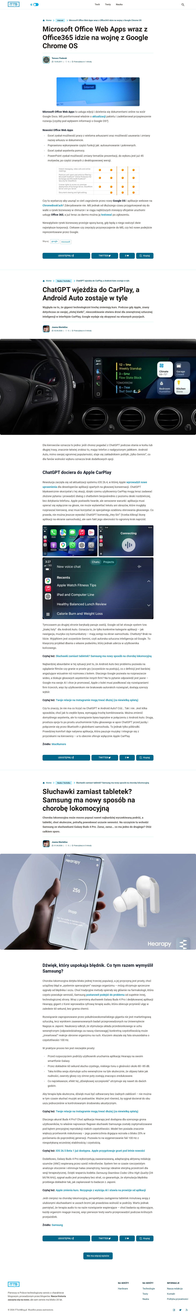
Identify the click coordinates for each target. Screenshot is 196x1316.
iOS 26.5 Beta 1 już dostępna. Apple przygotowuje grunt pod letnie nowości (100, 1150)
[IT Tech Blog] (13, 4)
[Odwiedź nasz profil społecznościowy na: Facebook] (174, 1310)
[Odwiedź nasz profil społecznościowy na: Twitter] (180, 1310)
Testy (108, 4)
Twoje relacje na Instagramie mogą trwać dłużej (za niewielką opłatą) (97, 700)
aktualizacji (99, 116)
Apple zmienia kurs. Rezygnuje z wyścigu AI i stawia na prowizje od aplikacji (101, 1190)
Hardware (123, 1288)
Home (48, 20)
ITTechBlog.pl (21, 1310)
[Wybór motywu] (34, 4)
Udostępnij (65, 255)
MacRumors (59, 744)
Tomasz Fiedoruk (59, 58)
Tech (97, 4)
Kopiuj (146, 255)
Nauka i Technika (63, 281)
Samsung (57, 1225)
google (54, 241)
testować (106, 214)
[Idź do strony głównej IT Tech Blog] (40, 1286)
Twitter (103, 255)
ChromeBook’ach (53, 205)
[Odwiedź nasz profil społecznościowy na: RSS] (186, 1310)
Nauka (119, 4)
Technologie (149, 1288)
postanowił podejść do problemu (105, 994)
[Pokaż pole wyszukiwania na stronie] (182, 4)
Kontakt (171, 1293)
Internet (60, 20)
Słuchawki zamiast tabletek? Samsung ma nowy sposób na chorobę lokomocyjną (104, 656)
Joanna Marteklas (60, 327)
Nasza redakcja (175, 1288)
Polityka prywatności (177, 1299)
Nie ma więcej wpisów (98, 1255)
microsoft (65, 242)
